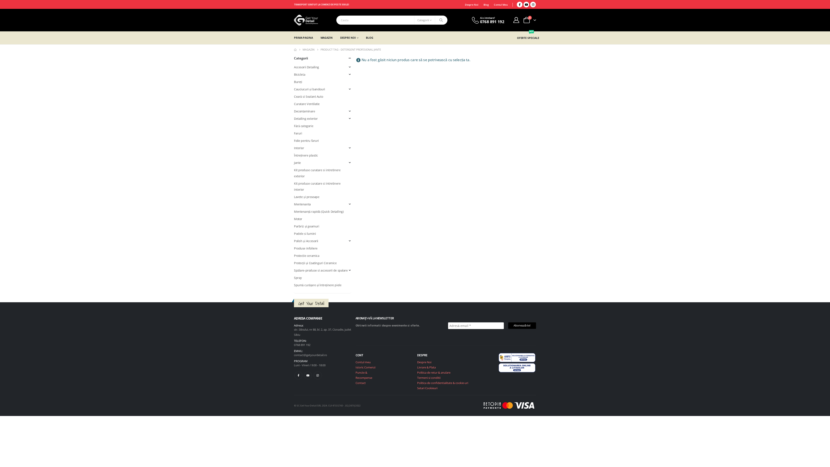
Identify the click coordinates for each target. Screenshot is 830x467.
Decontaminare (304, 111)
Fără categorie (303, 126)
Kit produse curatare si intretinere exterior (317, 173)
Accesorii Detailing (306, 67)
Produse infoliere (306, 248)
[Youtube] (526, 4)
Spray (298, 278)
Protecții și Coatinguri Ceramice (315, 263)
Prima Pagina (303, 38)
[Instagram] (533, 4)
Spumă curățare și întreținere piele (317, 285)
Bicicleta (299, 74)
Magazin (327, 38)
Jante (297, 163)
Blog (486, 4)
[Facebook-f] (298, 375)
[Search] (441, 20)
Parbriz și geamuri (306, 226)
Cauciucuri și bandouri (309, 89)
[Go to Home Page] (295, 49)
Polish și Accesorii (306, 241)
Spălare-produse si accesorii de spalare (321, 270)
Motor (298, 219)
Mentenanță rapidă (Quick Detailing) (318, 212)
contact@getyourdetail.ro (310, 355)
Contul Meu (501, 4)
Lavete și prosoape (306, 197)
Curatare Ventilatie (307, 104)
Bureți (298, 82)
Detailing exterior (306, 119)
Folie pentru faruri (306, 141)
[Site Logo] (306, 20)
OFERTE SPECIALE (528, 38)
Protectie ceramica (306, 256)
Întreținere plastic (306, 155)
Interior (299, 148)
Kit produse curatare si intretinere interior (317, 186)
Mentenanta (302, 204)
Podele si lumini (305, 234)
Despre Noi (471, 4)
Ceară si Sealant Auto (308, 96)
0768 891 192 (302, 345)
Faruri (298, 133)
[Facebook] (519, 4)
